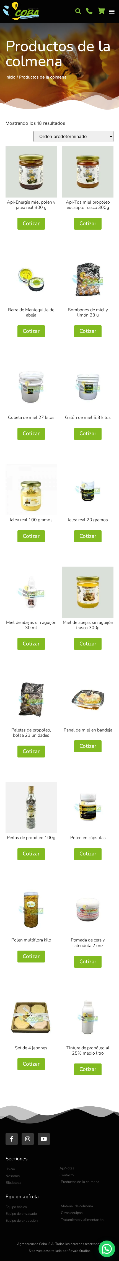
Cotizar (31, 223)
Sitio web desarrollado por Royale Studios (59, 1251)
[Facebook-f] (12, 1139)
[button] (78, 11)
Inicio (10, 77)
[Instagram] (28, 1139)
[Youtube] (44, 1139)
